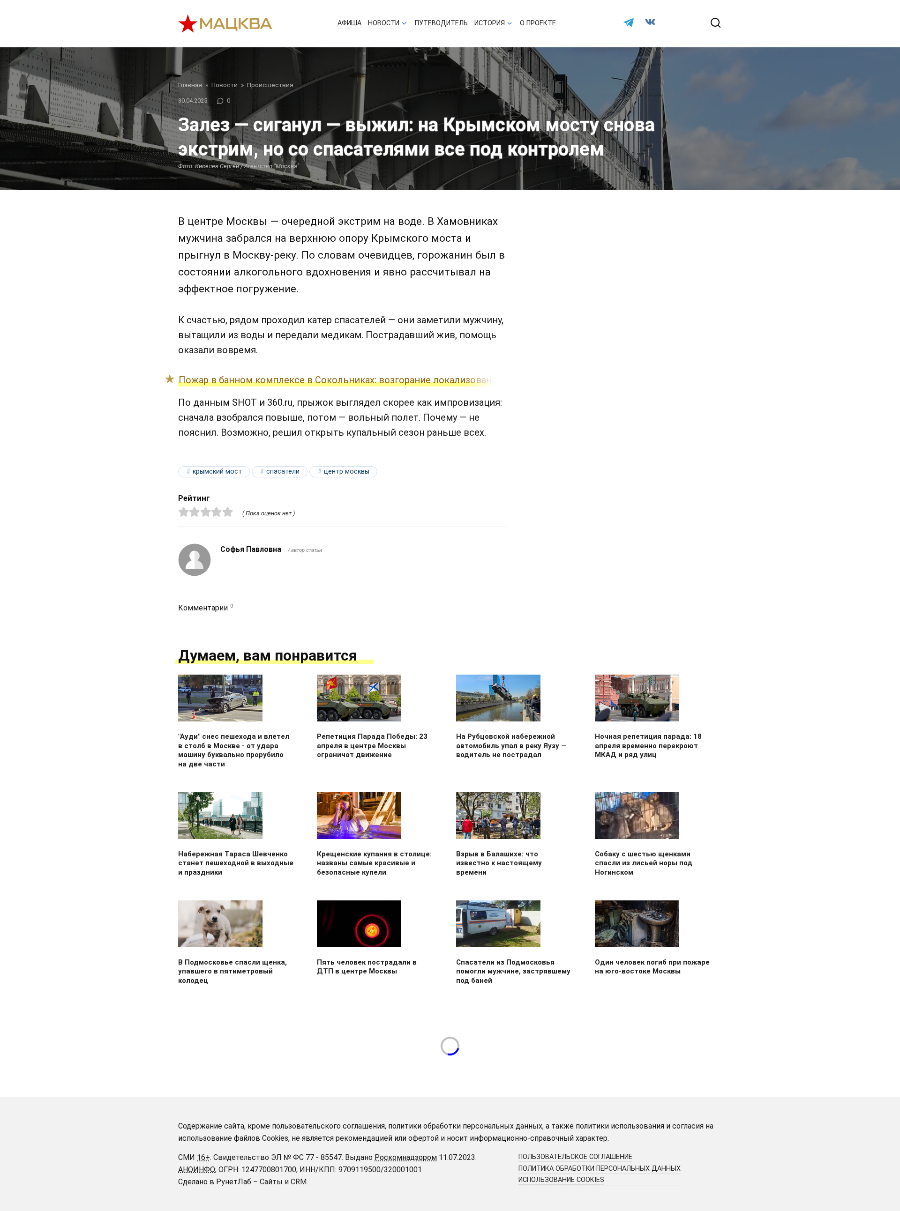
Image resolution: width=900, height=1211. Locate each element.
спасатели (283, 471)
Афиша (349, 23)
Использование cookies (561, 1180)
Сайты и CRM (283, 1181)
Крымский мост (217, 471)
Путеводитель (441, 23)
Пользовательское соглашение (575, 1157)
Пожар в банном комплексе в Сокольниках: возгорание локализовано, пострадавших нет (382, 380)
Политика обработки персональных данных (599, 1169)
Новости (383, 23)
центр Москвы (346, 471)
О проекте (538, 23)
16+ (203, 1157)
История (489, 23)
